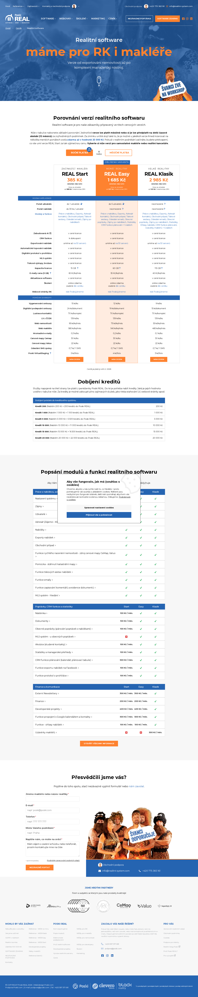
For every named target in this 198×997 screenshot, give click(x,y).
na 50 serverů (79, 243)
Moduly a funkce (43, 214)
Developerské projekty (37, 947)
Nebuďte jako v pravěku (14, 929)
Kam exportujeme (60, 929)
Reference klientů (35, 956)
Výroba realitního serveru (63, 953)
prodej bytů (142, 986)
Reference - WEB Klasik (38, 933)
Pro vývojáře (168, 956)
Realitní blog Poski (171, 947)
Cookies (166, 938)
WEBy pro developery (85, 944)
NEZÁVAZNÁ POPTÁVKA (10, 957)
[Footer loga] (80, 986)
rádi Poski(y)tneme (75, 292)
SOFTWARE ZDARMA (14, 951)
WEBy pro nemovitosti (85, 938)
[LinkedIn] (191, 18)
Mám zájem (75, 359)
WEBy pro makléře (84, 933)
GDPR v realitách (12, 938)
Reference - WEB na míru (39, 929)
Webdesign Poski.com (43, 985)
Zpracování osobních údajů (174, 929)
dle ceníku (78, 286)
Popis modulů (58, 933)
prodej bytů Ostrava (167, 986)
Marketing (98, 18)
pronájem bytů (153, 986)
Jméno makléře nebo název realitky (47, 794)
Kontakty (9, 962)
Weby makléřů (34, 951)
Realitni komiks (11, 942)
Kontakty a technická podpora (56, 6)
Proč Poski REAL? (171, 951)
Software (47, 18)
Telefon (30, 816)
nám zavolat (136, 786)
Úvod (7, 6)
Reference (17, 6)
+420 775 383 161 (151, 871)
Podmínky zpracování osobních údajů (63, 860)
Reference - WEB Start (37, 942)
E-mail (29, 805)
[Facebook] (183, 18)
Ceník (111, 18)
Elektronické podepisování (58, 939)
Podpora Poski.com (13, 988)
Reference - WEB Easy (37, 938)
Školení (81, 18)
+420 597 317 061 (112, 944)
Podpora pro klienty (171, 942)
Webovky (65, 18)
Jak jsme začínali (12, 933)
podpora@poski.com (113, 949)
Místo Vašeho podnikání (39, 828)
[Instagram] (187, 18)
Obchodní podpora (113, 865)
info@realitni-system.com (116, 871)
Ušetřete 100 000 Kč (13, 947)
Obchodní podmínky (172, 933)
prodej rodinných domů (184, 986)
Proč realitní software (61, 944)
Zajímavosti (32, 6)
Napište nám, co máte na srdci (43, 839)
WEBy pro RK (82, 929)
